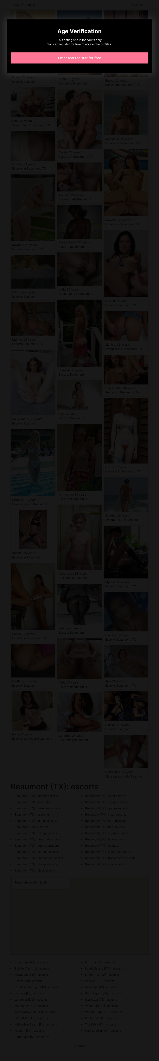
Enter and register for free (79, 58)
